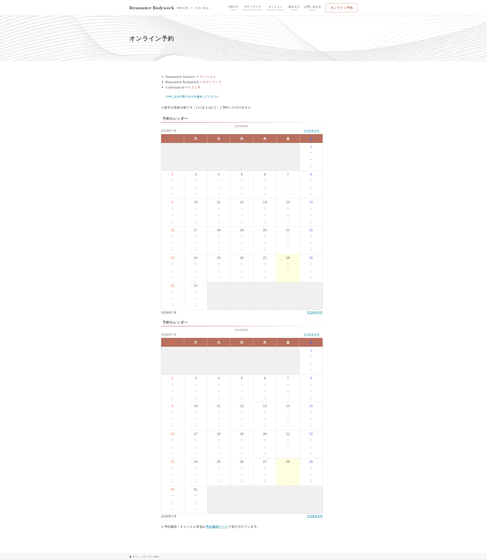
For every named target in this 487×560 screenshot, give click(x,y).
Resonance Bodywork (151, 8)
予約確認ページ (217, 526)
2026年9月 (312, 130)
